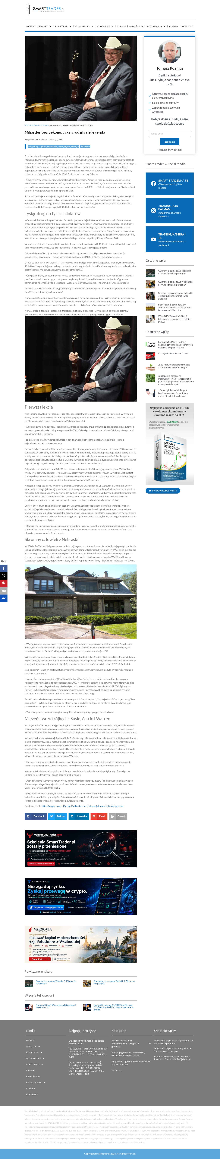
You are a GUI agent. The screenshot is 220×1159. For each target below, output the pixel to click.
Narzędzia (136, 26)
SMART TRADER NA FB (173, 180)
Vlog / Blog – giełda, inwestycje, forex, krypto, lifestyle (53, 146)
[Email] (3, 591)
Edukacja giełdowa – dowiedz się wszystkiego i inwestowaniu (128, 1054)
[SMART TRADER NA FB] (153, 183)
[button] (36, 816)
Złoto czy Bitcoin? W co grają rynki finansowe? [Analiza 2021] (56, 1006)
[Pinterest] (3, 583)
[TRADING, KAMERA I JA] (153, 239)
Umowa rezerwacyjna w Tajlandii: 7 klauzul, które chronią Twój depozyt (175, 295)
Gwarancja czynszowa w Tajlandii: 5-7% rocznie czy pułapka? (114, 982)
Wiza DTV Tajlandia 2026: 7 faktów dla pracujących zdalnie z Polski (175, 319)
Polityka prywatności (170, 149)
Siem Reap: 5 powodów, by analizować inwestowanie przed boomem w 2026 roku (174, 307)
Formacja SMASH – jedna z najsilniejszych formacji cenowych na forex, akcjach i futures (175, 344)
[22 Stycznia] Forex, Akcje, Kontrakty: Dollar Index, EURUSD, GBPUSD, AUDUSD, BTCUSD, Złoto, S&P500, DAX (88, 1053)
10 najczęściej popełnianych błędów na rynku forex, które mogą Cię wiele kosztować (173, 393)
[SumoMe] (3, 598)
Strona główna (32, 125)
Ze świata (44, 125)
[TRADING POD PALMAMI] (153, 210)
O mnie (173, 26)
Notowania (154, 26)
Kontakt (188, 26)
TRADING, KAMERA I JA (172, 236)
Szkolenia (103, 26)
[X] (3, 576)
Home (30, 26)
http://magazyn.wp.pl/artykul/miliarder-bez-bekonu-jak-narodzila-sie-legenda (82, 806)
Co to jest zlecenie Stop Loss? (173, 353)
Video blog (82, 26)
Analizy (43, 26)
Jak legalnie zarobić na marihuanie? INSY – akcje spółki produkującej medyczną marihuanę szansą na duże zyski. (176, 380)
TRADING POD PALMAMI (168, 207)
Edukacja (61, 26)
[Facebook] (3, 568)
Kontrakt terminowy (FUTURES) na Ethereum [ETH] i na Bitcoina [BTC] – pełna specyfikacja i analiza (114, 1007)
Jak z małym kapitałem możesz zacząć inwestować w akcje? (174, 366)
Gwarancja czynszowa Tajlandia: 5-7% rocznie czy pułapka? (56, 982)
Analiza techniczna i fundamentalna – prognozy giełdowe (125, 1043)
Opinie (121, 26)
